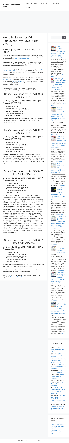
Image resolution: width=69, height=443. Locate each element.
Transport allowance (18, 81)
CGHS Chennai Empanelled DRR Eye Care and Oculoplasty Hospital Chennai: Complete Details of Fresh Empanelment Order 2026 (58, 308)
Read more (54, 134)
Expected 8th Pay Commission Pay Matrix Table (57, 432)
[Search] (64, 37)
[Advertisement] (34, 20)
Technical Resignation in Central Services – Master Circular (58, 408)
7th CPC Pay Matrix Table (22, 58)
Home (27, 3)
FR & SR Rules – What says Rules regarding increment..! (57, 349)
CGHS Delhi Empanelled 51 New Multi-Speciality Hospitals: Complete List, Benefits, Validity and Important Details (58, 278)
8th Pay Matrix (44, 3)
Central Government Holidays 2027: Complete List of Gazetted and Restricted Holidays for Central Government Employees (58, 52)
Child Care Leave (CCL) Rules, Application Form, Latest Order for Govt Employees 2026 (58, 399)
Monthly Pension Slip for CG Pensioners (57, 376)
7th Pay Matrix (34, 3)
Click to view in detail (16, 277)
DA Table (28, 7)
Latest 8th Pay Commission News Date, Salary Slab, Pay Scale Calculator (58, 426)
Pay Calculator (55, 3)
